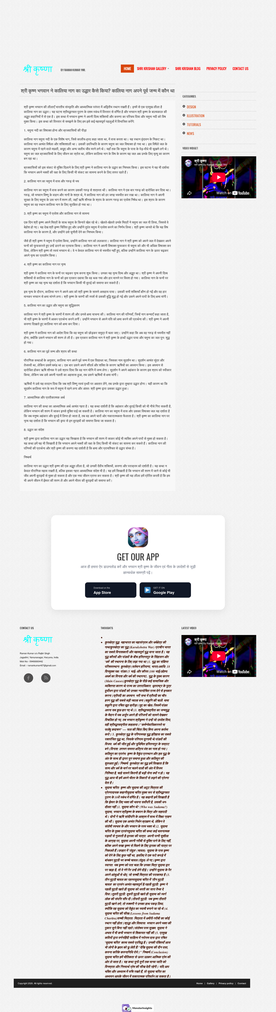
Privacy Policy (216, 68)
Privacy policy (226, 983)
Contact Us (240, 68)
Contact (242, 983)
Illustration (195, 115)
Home (127, 68)
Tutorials (194, 124)
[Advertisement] (121, 28)
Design (191, 106)
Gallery (210, 983)
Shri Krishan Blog (187, 68)
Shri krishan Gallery (152, 68)
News (190, 133)
